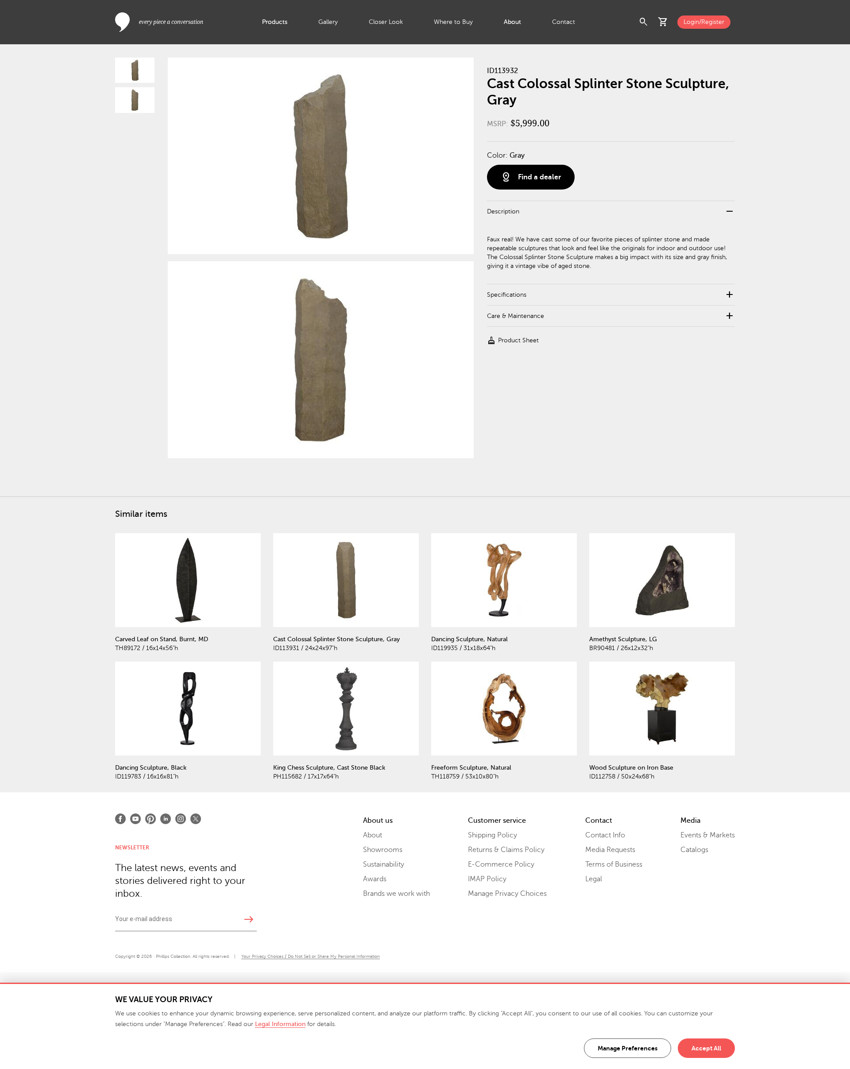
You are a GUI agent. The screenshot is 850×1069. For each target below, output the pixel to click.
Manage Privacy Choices (507, 894)
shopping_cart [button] (663, 22)
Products (274, 22)
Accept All (706, 1048)
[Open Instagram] (180, 818)
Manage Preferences (627, 1048)
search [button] (643, 22)
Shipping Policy (492, 835)
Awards (374, 879)
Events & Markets (707, 835)
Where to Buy (453, 22)
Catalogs (694, 850)
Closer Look (386, 22)
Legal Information (280, 1024)
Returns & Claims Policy (506, 850)
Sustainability (383, 864)
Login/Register (704, 22)
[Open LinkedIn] (165, 818)
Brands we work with (396, 894)
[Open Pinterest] (150, 818)
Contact (563, 22)
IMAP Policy (487, 879)
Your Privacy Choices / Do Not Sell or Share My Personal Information (310, 956)
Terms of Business (613, 864)
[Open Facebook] (120, 818)
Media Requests (610, 850)
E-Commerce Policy (501, 864)
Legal (593, 879)
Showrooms (382, 850)
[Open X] (195, 818)
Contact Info (605, 835)
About (512, 22)
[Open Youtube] (135, 818)
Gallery (328, 22)
